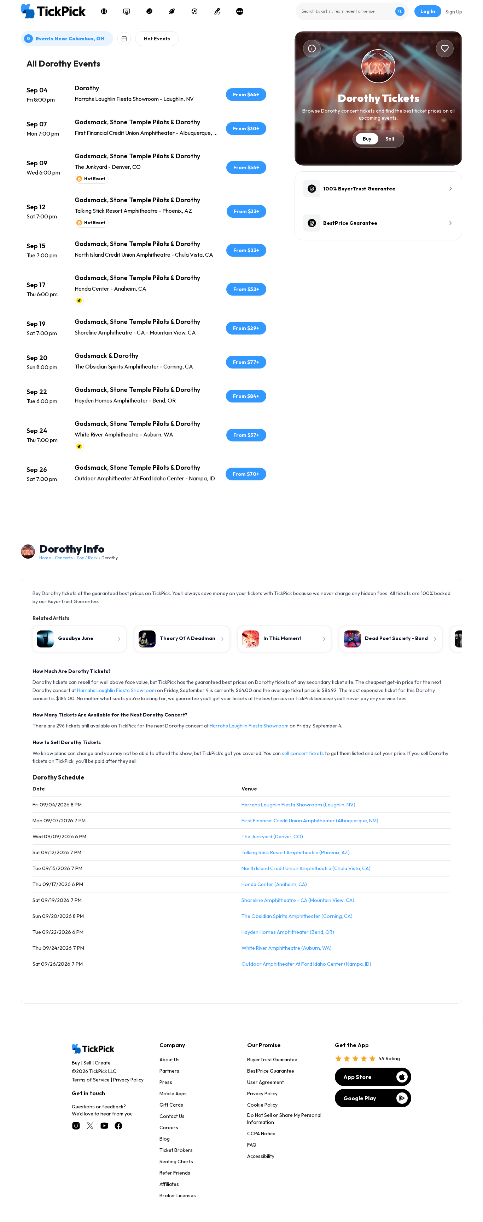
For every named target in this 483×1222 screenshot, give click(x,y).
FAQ (251, 1145)
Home (45, 557)
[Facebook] (118, 1125)
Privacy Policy (128, 1080)
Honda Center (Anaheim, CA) (274, 884)
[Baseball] (104, 11)
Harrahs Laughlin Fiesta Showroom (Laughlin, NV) (298, 804)
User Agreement (265, 1082)
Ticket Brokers (176, 1150)
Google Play (359, 1098)
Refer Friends (174, 1173)
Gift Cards (171, 1105)
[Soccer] (194, 11)
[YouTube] (104, 1125)
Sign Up (454, 11)
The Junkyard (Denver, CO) (272, 836)
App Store (357, 1076)
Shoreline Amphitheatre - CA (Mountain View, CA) (298, 900)
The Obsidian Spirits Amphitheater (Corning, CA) (297, 916)
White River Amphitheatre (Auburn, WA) (287, 948)
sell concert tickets (303, 753)
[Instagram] (76, 1125)
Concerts (64, 557)
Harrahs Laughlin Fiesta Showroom (116, 690)
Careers (168, 1127)
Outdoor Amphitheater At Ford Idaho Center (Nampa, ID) (306, 964)
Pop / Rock (87, 557)
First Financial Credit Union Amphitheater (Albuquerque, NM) (310, 820)
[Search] (400, 11)
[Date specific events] (124, 38)
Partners (169, 1071)
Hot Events (157, 38)
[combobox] (352, 11)
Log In (427, 11)
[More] (240, 11)
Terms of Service (91, 1080)
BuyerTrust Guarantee (272, 1059)
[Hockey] (149, 11)
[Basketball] (127, 11)
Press (165, 1082)
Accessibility (260, 1156)
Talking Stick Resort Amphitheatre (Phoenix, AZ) (296, 852)
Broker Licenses (177, 1195)
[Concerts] (217, 11)
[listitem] (146, 95)
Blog (164, 1139)
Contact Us (172, 1116)
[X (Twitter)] (90, 1125)
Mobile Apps (173, 1093)
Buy (367, 139)
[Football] (172, 11)
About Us (169, 1059)
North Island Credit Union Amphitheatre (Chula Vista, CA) (306, 868)
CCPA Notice (261, 1133)
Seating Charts (176, 1161)
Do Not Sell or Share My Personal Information (284, 1118)
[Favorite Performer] (445, 48)
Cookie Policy (262, 1105)
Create (103, 1063)
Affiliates (169, 1184)
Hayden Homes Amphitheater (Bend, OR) (288, 932)
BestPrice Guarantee (270, 1071)
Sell (389, 139)
